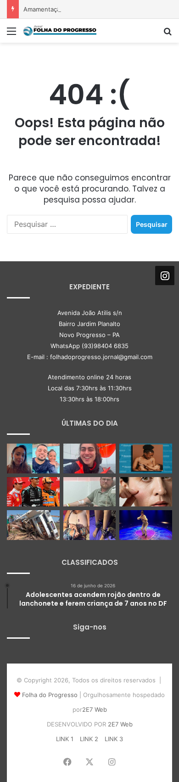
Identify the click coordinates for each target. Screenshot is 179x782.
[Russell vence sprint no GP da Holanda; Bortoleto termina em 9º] (33, 492)
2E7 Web (94, 709)
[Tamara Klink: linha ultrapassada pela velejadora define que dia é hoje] (89, 458)
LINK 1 (64, 739)
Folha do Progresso (50, 694)
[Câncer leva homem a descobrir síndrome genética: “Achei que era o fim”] (89, 492)
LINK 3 (114, 739)
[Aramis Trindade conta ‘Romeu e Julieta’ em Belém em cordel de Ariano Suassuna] (145, 525)
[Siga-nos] (165, 275)
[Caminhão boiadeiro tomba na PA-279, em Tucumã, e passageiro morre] (33, 525)
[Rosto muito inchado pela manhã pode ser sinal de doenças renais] (145, 492)
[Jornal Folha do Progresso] (59, 30)
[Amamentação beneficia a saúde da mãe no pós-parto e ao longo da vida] (145, 458)
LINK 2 (89, 739)
